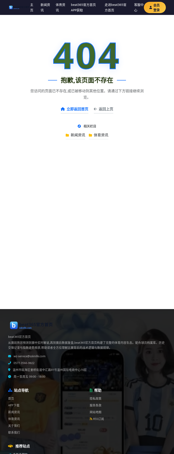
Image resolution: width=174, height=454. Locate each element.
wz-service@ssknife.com (29, 356)
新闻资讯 (45, 7)
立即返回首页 (77, 108)
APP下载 (13, 405)
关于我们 (14, 426)
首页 (11, 398)
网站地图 (96, 412)
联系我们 (14, 432)
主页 (31, 7)
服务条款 (96, 405)
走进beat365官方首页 (115, 7)
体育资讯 (60, 7)
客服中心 (139, 7)
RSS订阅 (98, 419)
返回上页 (106, 108)
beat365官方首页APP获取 (83, 7)
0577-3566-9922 (23, 363)
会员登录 (156, 7)
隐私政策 (96, 398)
